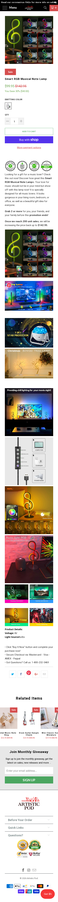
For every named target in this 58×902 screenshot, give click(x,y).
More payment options (29, 147)
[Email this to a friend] (44, 674)
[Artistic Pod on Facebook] (23, 870)
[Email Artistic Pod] (34, 870)
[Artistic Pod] (29, 8)
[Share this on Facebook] (21, 674)
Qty (7, 115)
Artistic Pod (32, 878)
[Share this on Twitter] (12, 674)
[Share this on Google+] (36, 674)
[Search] (45, 8)
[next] (50, 40)
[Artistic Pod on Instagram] (28, 870)
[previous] (8, 40)
